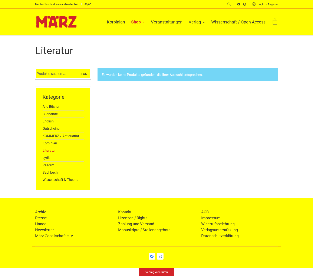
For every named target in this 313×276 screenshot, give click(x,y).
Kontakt (124, 212)
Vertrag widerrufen (156, 272)
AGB (205, 212)
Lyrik (46, 158)
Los (84, 74)
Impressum (211, 218)
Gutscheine (51, 128)
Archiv (40, 212)
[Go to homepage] (56, 22)
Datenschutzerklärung (220, 236)
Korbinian (50, 143)
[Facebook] (152, 256)
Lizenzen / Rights (132, 218)
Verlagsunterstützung (219, 230)
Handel (41, 224)
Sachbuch (50, 172)
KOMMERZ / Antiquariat (61, 136)
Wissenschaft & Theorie (60, 180)
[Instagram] (160, 256)
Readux (48, 165)
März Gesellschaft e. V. (54, 236)
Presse (41, 218)
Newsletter (44, 230)
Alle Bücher (51, 107)
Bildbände (50, 114)
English (48, 121)
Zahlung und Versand (136, 224)
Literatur (49, 150)
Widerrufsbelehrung (218, 224)
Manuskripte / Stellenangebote (144, 230)
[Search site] (229, 5)
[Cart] (275, 22)
